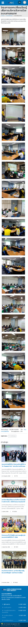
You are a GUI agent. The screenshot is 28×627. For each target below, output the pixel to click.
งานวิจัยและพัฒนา (8, 620)
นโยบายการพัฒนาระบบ (6, 626)
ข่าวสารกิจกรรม (9, 15)
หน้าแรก (3, 15)
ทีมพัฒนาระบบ (17, 626)
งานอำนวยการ (7, 607)
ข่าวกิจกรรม (13, 436)
